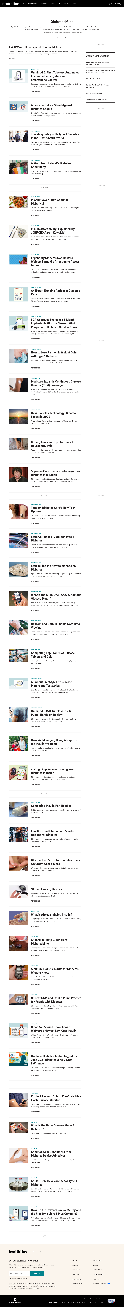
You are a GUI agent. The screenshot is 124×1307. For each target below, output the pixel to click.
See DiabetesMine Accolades (96, 99)
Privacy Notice (76, 1274)
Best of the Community (94, 93)
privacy (14, 1278)
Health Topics (97, 1260)
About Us (74, 1260)
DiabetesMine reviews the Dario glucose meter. (49, 1133)
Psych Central (93, 1302)
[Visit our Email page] (66, 38)
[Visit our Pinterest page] (41, 1251)
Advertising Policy (77, 1283)
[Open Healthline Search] (109, 3)
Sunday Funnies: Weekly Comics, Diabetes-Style (97, 86)
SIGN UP (37, 1274)
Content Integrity (98, 1274)
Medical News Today (74, 1302)
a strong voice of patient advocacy (54, 29)
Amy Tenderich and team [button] (74, 32)
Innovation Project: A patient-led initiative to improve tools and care (100, 72)
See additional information (31, 1288)
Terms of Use (76, 1270)
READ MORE (13, 59)
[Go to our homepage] (18, 1251)
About (78, 1299)
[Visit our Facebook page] (58, 38)
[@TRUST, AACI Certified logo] (109, 1301)
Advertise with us (97, 1299)
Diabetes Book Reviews (94, 79)
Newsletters (96, 1279)
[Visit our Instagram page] (45, 1251)
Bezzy (101, 1302)
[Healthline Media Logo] (15, 1300)
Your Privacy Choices (99, 1283)
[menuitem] (30, 3)
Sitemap (95, 1265)
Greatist (84, 1302)
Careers (86, 1299)
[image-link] (18, 76)
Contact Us (75, 1265)
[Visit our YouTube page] (49, 1251)
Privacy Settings (76, 1279)
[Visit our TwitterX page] (62, 38)
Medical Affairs (97, 1270)
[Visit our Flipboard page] (52, 1251)
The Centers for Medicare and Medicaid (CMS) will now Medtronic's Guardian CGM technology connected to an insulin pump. (55, 392)
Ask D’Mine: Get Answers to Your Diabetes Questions (97, 63)
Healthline (63, 1302)
